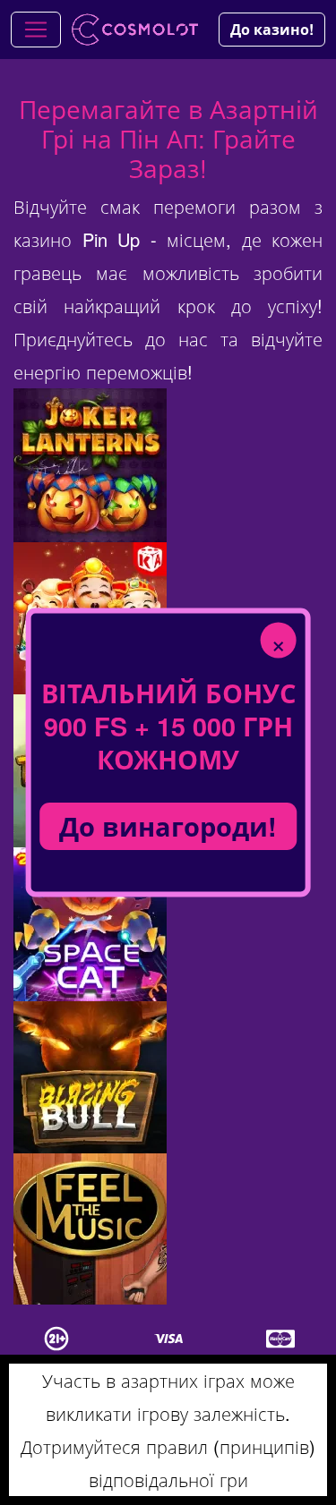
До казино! (272, 29)
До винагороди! (168, 826)
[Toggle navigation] (36, 29)
